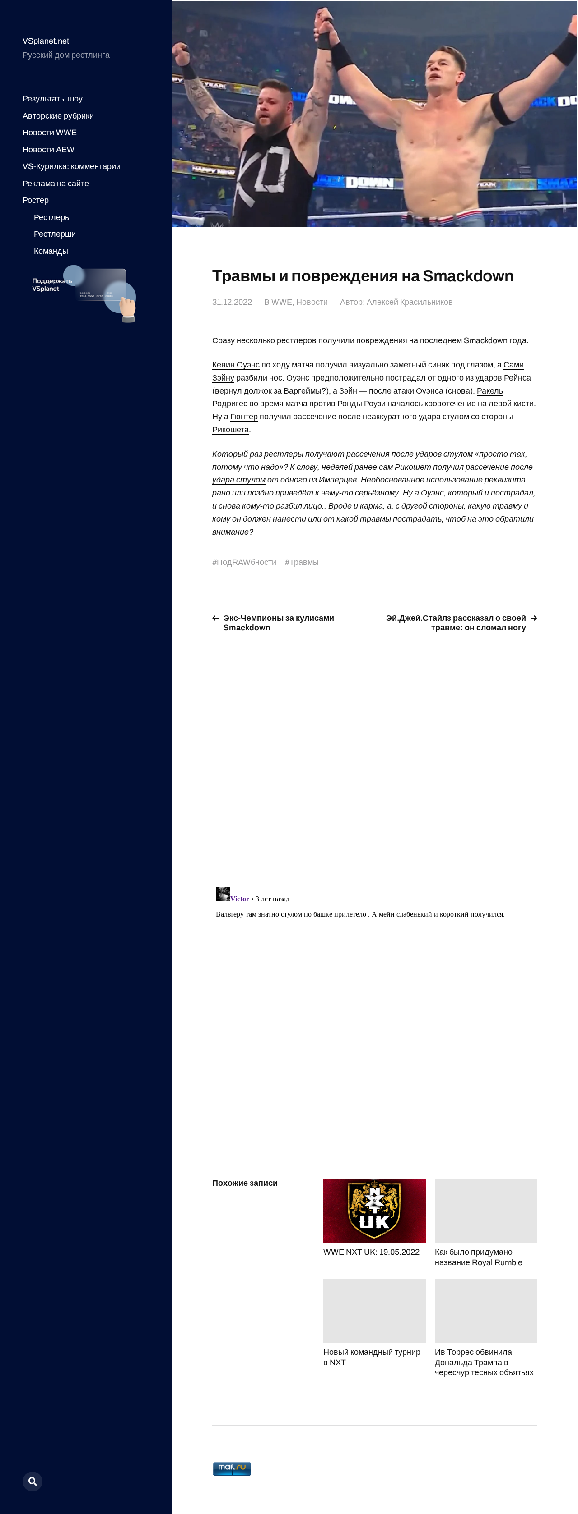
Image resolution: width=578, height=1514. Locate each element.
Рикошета (230, 429)
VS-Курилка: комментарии (72, 166)
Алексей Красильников (410, 302)
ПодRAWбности (246, 562)
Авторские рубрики (58, 115)
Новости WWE (50, 132)
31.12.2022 (232, 302)
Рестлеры (52, 217)
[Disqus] (374, 754)
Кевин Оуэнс (236, 364)
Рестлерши (55, 234)
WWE (281, 302)
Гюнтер (244, 416)
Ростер (36, 200)
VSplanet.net (46, 41)
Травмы (304, 562)
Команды (51, 251)
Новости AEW (49, 149)
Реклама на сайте (56, 183)
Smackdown (486, 340)
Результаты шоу (53, 98)
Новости (312, 302)
